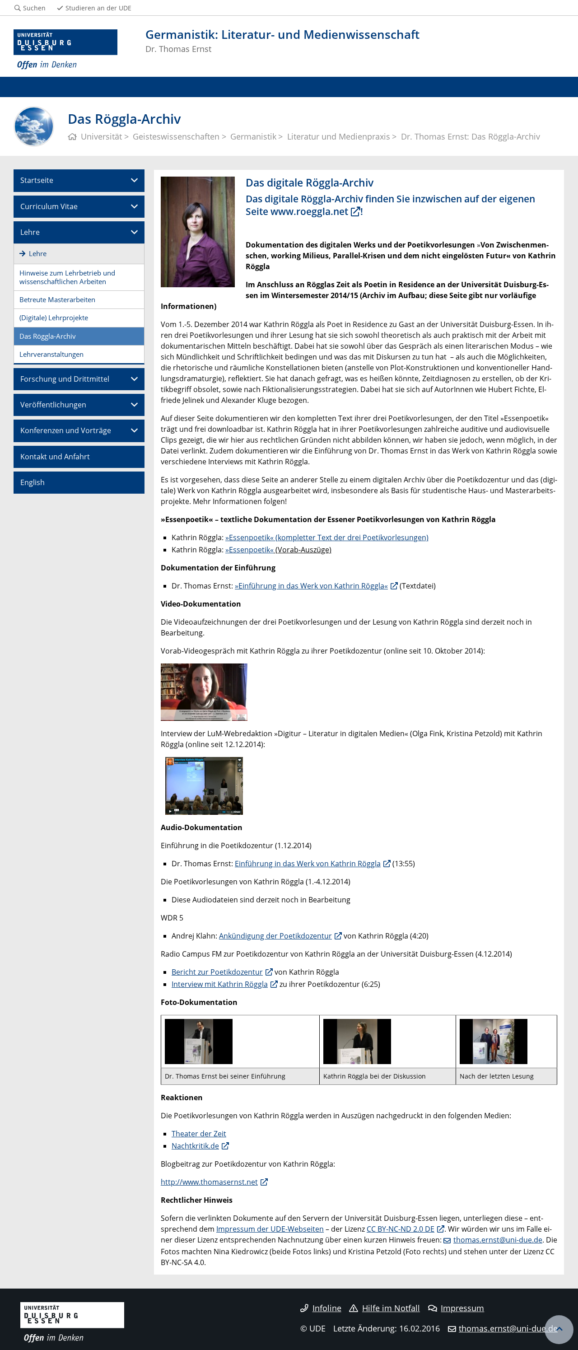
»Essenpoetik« (249, 550)
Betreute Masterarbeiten (57, 299)
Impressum (462, 1308)
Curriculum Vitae (49, 206)
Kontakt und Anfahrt (55, 457)
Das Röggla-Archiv (47, 336)
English (32, 482)
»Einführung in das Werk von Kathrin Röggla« (311, 586)
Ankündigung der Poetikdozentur (275, 936)
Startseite (36, 180)
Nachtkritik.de (195, 1146)
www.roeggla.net (309, 211)
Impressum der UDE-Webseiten (270, 1229)
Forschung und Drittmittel (64, 379)
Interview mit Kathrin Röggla (220, 984)
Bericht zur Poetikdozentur (217, 972)
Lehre (30, 232)
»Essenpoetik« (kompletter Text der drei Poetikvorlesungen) (327, 537)
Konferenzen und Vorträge (65, 430)
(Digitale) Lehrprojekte (53, 317)
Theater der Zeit (199, 1134)
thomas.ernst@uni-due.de (497, 1240)
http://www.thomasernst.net (209, 1182)
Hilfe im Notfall (391, 1308)
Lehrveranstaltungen (51, 354)
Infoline (326, 1308)
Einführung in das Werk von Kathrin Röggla (308, 864)
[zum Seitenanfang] (559, 1329)
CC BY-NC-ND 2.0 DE (400, 1229)
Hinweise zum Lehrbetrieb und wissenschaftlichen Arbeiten (67, 277)
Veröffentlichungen (53, 405)
